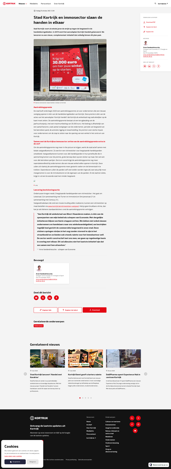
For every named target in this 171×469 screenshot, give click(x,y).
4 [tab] (88, 398)
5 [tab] (91, 398)
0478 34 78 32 (40, 281)
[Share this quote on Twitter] (111, 229)
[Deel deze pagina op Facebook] (56, 297)
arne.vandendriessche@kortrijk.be (46, 279)
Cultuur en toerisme (112, 421)
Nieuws (22, 3)
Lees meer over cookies (13, 456)
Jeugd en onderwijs (112, 428)
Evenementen (110, 425)
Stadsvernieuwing (112, 443)
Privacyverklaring (71, 459)
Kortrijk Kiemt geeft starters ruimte (84, 374)
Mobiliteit (109, 437)
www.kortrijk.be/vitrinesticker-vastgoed (63, 206)
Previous (25, 374)
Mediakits (34, 3)
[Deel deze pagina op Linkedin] (49, 297)
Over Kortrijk (59, 3)
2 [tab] (82, 398)
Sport (107, 446)
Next (145, 374)
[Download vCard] (66, 266)
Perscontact (46, 3)
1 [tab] (80, 398)
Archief (89, 425)
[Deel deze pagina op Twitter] (43, 297)
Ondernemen (38, 325)
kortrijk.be (162, 4)
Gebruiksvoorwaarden (85, 459)
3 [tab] (85, 398)
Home (88, 421)
